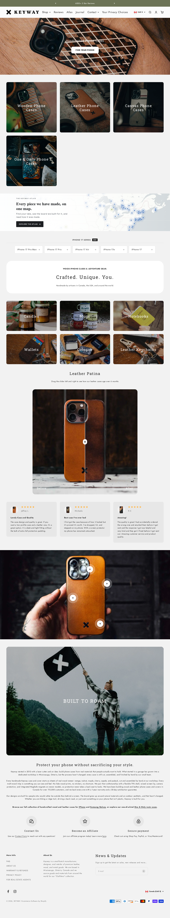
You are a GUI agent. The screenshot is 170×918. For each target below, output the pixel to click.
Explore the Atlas (30, 224)
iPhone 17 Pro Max (28, 249)
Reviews (58, 12)
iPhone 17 (142, 249)
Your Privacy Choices (115, 12)
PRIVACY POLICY (14, 875)
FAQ (8, 861)
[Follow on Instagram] (15, 891)
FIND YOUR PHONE (85, 50)
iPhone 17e (113, 249)
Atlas (70, 12)
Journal (80, 12)
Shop (45, 12)
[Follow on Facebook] (8, 891)
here (104, 836)
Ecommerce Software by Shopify (34, 901)
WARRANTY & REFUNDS (17, 870)
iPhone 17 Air (85, 249)
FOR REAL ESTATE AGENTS (18, 879)
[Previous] (55, 3)
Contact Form (21, 836)
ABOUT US (11, 865)
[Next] (114, 3)
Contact (92, 12)
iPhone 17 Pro (57, 249)
